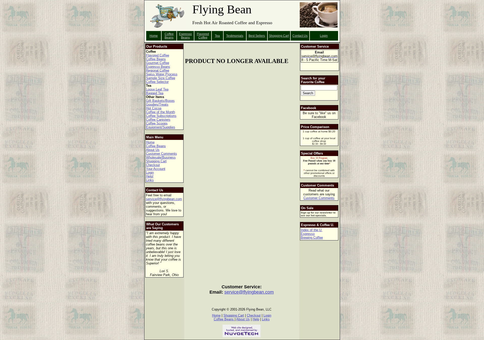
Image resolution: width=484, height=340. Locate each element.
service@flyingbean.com (164, 199)
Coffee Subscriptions (161, 116)
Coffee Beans (169, 35)
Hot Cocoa (153, 108)
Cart (286, 36)
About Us (153, 150)
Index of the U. (311, 230)
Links (150, 180)
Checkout (153, 165)
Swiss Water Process (161, 74)
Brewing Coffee (312, 237)
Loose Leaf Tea (157, 89)
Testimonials (234, 36)
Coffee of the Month (160, 112)
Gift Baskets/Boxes (160, 101)
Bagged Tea (154, 93)
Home (153, 36)
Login (324, 36)
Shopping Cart (156, 161)
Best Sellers (257, 36)
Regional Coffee (157, 70)
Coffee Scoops (157, 123)
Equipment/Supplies (160, 127)
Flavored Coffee (203, 35)
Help (256, 319)
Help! (150, 176)
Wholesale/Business (161, 157)
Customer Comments (161, 154)
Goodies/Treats (157, 104)
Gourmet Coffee (157, 63)
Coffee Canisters (158, 119)
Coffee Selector (157, 82)
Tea (217, 36)
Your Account (155, 169)
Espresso (308, 234)
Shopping (276, 36)
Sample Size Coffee (160, 78)
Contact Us (300, 36)
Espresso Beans (185, 35)
